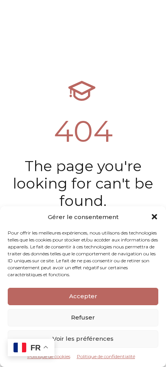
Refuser (83, 317)
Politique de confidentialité (106, 356)
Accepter (83, 296)
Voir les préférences (83, 338)
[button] (154, 217)
